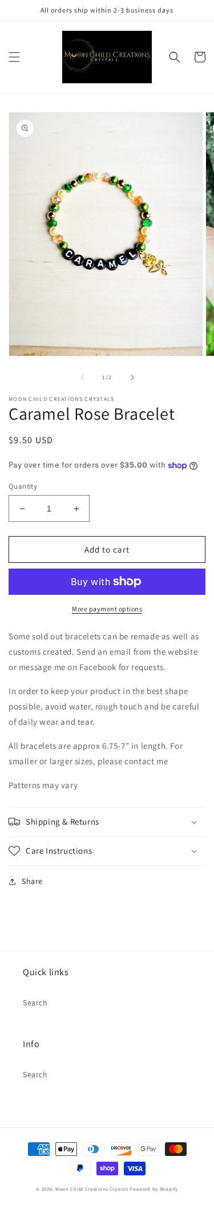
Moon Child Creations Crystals (91, 1189)
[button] (14, 57)
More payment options (107, 608)
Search (35, 1002)
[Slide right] (132, 377)
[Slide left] (82, 377)
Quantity (23, 486)
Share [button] (32, 881)
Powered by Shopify (154, 1189)
